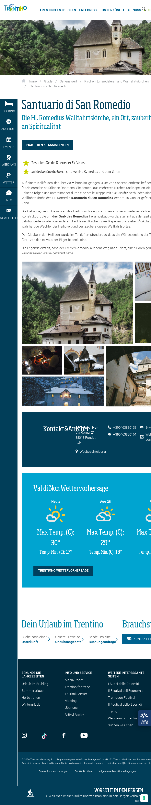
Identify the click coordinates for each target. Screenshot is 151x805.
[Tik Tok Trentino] (45, 736)
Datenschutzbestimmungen (53, 771)
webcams (9, 164)
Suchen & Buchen (120, 725)
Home (32, 81)
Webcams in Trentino (123, 718)
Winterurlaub (31, 704)
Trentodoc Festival (121, 698)
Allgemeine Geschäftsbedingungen (117, 771)
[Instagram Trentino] (24, 736)
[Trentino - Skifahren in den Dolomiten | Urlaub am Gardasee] (15, 10)
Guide (48, 81)
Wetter (9, 182)
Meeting (70, 701)
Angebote (8, 129)
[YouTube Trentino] (84, 736)
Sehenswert (68, 81)
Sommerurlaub (32, 691)
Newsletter (8, 218)
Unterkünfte (113, 10)
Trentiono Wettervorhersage (63, 570)
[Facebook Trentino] (63, 736)
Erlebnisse (89, 10)
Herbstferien (31, 698)
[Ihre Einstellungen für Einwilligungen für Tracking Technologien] (144, 798)
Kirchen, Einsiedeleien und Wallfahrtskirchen (116, 81)
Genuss (134, 10)
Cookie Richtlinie (83, 771)
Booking (9, 111)
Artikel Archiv (74, 714)
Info (9, 200)
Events (8, 147)
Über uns (71, 708)
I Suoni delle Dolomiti (123, 684)
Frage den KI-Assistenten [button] (47, 145)
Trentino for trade (77, 687)
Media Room (74, 680)
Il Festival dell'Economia (125, 691)
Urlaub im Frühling (35, 684)
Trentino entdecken (58, 10)
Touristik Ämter (76, 694)
